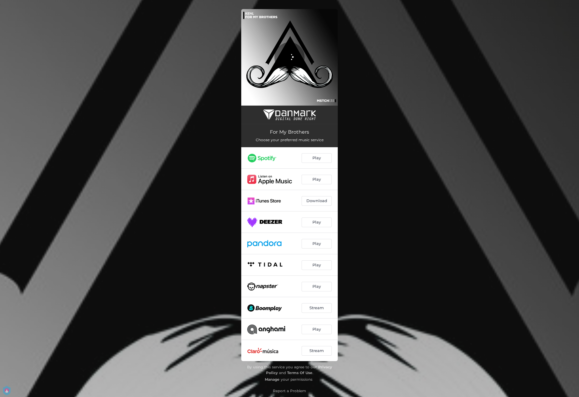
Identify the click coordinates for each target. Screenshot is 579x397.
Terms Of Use (299, 372)
